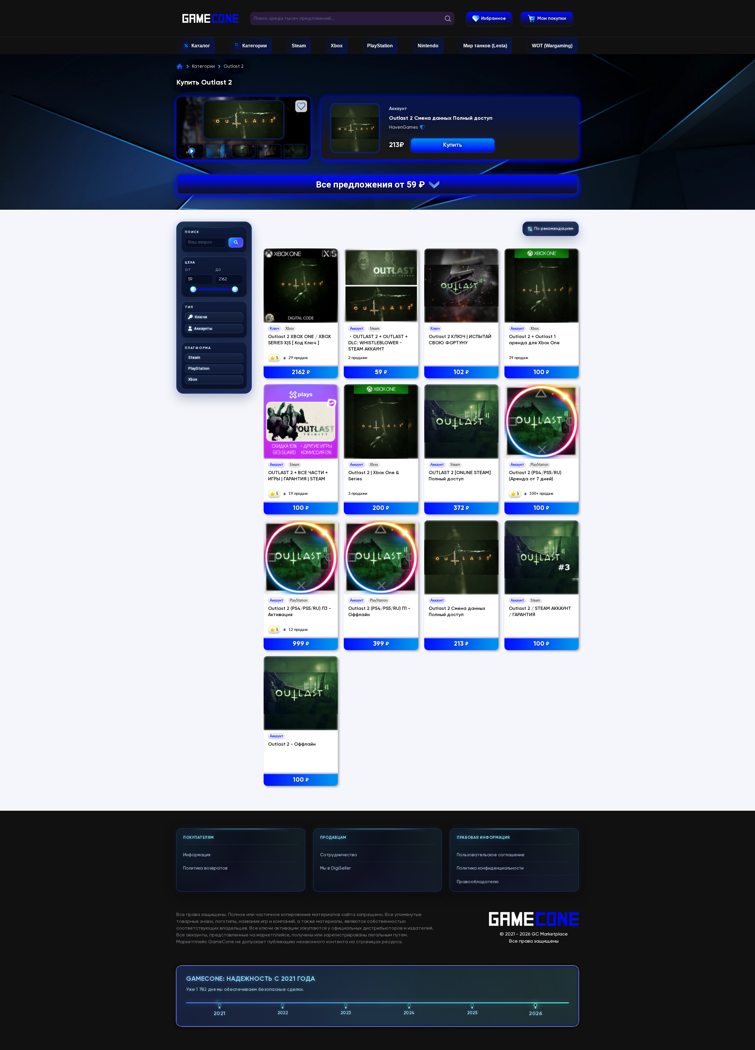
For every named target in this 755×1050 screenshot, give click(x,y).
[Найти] (235, 243)
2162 (301, 372)
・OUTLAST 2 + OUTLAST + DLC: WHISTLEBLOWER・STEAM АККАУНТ (378, 343)
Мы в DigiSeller (335, 868)
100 (541, 372)
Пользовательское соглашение (491, 855)
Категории (254, 45)
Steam (299, 45)
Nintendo (428, 45)
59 (381, 372)
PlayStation (380, 45)
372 (461, 508)
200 (380, 508)
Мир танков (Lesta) (485, 45)
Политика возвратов (205, 868)
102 (461, 372)
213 (461, 644)
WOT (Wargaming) (552, 45)
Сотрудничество (338, 855)
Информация (196, 855)
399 (381, 644)
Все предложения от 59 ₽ (372, 184)
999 (301, 644)
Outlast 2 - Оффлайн (292, 744)
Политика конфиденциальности (490, 868)
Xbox (337, 45)
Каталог (200, 45)
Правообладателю (478, 882)
